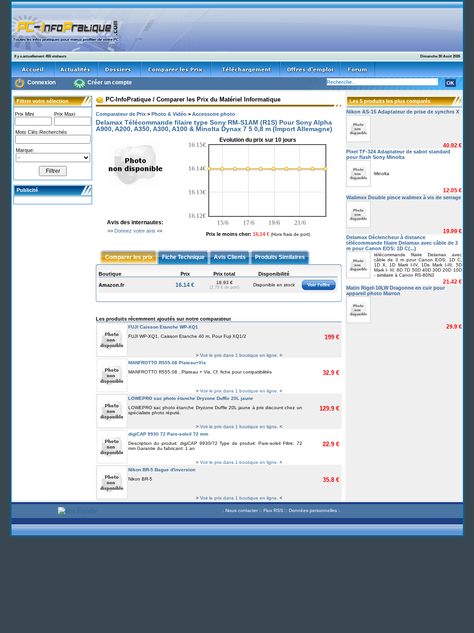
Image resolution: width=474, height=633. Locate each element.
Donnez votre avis (135, 231)
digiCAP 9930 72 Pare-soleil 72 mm (168, 434)
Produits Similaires (280, 256)
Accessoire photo (213, 114)
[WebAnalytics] (33, 512)
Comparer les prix (129, 256)
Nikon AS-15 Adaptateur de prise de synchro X (402, 111)
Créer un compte (109, 82)
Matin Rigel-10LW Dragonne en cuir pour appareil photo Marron (395, 290)
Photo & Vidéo (169, 114)
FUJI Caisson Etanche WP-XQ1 (163, 326)
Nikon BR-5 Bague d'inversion (161, 469)
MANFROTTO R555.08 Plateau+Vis (167, 362)
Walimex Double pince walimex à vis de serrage (403, 197)
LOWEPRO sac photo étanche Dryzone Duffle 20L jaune (190, 398)
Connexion (41, 82)
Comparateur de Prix (121, 114)
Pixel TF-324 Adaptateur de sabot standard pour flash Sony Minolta (398, 154)
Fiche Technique (183, 256)
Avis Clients (230, 256)
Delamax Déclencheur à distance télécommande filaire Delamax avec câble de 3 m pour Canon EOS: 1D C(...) (402, 242)
